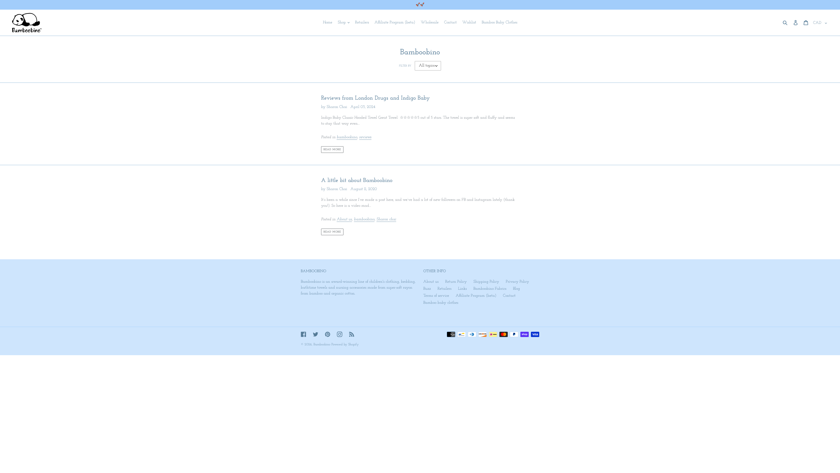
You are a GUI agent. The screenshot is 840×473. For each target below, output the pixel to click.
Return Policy (456, 282)
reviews (365, 137)
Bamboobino (321, 344)
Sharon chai (386, 219)
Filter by (405, 66)
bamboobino (347, 137)
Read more (332, 149)
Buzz (427, 289)
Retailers (445, 289)
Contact (509, 296)
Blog (516, 289)
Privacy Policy (517, 282)
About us (344, 219)
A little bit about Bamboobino (356, 180)
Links (462, 289)
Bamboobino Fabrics (489, 289)
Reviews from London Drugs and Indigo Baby (375, 98)
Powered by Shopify (345, 344)
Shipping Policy (486, 282)
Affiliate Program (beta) (476, 296)
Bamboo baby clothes (440, 303)
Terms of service (436, 296)
